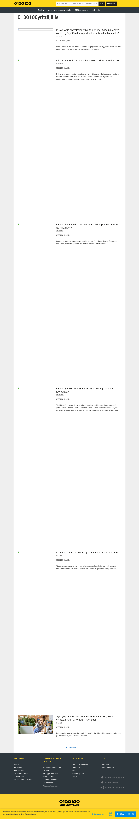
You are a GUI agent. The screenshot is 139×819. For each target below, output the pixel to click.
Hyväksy (120, 814)
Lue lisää (110, 814)
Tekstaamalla (19, 770)
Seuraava (73, 747)
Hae (101, 3)
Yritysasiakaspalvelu (50, 786)
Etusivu (41, 10)
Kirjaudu (112, 3)
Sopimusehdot (48, 783)
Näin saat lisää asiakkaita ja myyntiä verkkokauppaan (87, 552)
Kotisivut (46, 770)
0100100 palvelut (81, 10)
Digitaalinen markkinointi (52, 767)
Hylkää (131, 814)
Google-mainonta (49, 777)
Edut (73, 770)
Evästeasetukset (98, 814)
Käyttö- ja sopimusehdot (23, 779)
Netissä (16, 764)
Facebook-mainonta (50, 780)
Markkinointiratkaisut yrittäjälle (59, 10)
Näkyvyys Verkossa (50, 773)
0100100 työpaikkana (80, 764)
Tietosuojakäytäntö (108, 767)
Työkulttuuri (76, 767)
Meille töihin (96, 10)
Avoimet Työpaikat (79, 773)
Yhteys (74, 777)
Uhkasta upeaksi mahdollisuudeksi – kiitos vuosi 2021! (87, 60)
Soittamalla (18, 767)
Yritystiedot (105, 764)
